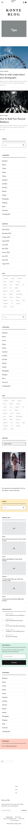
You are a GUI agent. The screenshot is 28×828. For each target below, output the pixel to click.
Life (23, 284)
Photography (5, 199)
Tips (12, 303)
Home (16, 786)
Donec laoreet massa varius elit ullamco (15, 615)
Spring (11, 297)
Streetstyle (5, 300)
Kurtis (16, 789)
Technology (5, 303)
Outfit (12, 291)
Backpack (4, 161)
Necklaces (5, 291)
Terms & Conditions (14, 820)
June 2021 (5, 256)
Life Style (4, 187)
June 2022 (5, 245)
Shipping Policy (9, 817)
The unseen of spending (11, 636)
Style (12, 300)
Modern (6, 115)
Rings (4, 294)
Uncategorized (6, 214)
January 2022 (6, 252)
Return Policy (18, 817)
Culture (4, 168)
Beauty (4, 165)
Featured (5, 284)
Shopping (4, 203)
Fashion (2, 71)
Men (10, 410)
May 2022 (5, 248)
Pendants (18, 291)
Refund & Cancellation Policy (10, 818)
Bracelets (19, 278)
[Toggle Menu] (2, 2)
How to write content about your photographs (16, 626)
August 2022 (5, 241)
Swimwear (5, 210)
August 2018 (5, 264)
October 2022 (6, 237)
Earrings (11, 281)
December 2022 (6, 233)
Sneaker (4, 297)
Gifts (11, 284)
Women (11, 306)
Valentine (18, 303)
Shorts (3, 206)
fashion (18, 281)
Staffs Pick (18, 297)
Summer (17, 300)
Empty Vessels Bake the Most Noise (14, 620)
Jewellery (6, 71)
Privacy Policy (21, 818)
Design (4, 172)
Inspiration (5, 180)
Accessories (5, 278)
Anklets (12, 278)
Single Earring (19, 294)
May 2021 (5, 260)
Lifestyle (4, 191)
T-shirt (23, 300)
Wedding (5, 306)
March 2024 (5, 229)
